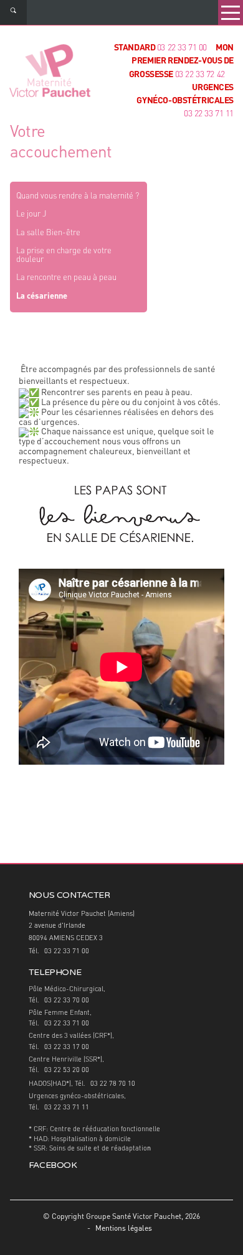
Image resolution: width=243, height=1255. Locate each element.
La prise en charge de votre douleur (64, 255)
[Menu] (230, 12)
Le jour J (31, 214)
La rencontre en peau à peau (66, 278)
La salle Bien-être (48, 233)
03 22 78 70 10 (112, 1084)
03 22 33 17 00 (66, 1047)
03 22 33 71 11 (66, 1107)
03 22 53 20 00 (66, 1070)
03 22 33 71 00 (182, 48)
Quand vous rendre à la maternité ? (77, 196)
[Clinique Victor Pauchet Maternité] (49, 72)
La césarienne (41, 296)
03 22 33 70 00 (66, 1000)
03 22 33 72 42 (200, 74)
